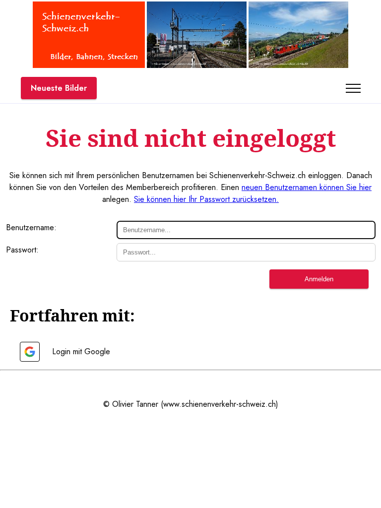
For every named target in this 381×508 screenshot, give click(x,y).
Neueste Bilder (59, 88)
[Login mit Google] (30, 352)
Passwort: (22, 249)
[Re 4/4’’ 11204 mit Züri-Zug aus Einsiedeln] (298, 65)
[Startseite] (89, 65)
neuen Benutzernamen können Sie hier (307, 187)
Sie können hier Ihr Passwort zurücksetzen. (206, 199)
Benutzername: (31, 227)
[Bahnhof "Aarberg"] (197, 65)
